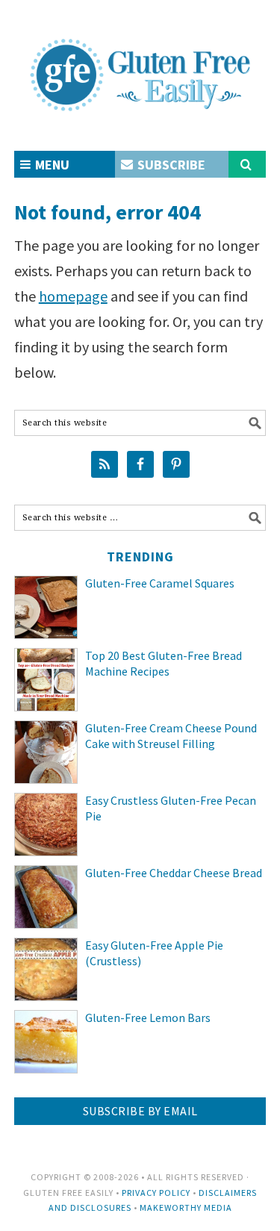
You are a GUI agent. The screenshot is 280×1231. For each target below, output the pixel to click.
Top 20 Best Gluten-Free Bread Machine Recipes (163, 663)
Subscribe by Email (140, 1110)
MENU (50, 164)
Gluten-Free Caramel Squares (159, 583)
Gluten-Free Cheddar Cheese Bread (173, 872)
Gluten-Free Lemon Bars (148, 1017)
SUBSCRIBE (169, 164)
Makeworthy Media (186, 1207)
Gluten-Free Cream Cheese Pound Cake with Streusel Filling (171, 735)
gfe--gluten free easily (140, 62)
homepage (73, 296)
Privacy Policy (156, 1192)
